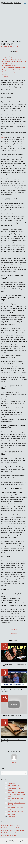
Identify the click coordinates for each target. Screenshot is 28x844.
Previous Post (14, 629)
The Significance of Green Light (11, 65)
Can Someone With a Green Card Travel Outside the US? (13, 690)
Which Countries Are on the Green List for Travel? (13, 664)
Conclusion (5, 74)
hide (17, 51)
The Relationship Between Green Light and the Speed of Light (17, 794)
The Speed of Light (7, 57)
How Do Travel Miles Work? (8, 833)
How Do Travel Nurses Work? (9, 835)
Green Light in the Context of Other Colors (13, 67)
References (5, 76)
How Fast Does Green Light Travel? (12, 59)
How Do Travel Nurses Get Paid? (10, 827)
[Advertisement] (14, 22)
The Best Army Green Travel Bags (11, 715)
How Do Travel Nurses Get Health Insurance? (13, 830)
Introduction (5, 55)
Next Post (14, 634)
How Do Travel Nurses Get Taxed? (10, 825)
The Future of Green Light (9, 72)
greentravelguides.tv (11, 3)
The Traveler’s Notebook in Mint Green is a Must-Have (13, 740)
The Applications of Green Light (11, 70)
